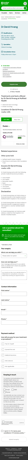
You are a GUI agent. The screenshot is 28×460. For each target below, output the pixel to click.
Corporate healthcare (7, 453)
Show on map (20, 144)
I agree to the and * (14, 432)
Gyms (11, 13)
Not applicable (9, 366)
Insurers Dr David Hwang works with (13, 73)
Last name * (5, 300)
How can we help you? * (9, 262)
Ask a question (7, 76)
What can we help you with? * (11, 252)
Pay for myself (9, 344)
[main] (14, 230)
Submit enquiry (14, 439)
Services (17, 13)
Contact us (14, 448)
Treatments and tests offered (12, 68)
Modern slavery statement (20, 453)
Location (5, 69)
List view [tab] (6, 119)
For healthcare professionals (14, 450)
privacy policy (19, 433)
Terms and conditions (9, 455)
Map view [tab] (17, 119)
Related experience (9, 71)
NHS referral (9, 361)
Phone (8, 392)
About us (8, 448)
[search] (14, 8)
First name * (5, 290)
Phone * (4, 319)
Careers (20, 448)
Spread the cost (10, 349)
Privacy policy (19, 455)
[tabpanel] (14, 135)
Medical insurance (10, 355)
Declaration (6, 75)
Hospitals (4, 13)
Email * (3, 310)
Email (7, 390)
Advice (24, 13)
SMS (15, 390)
